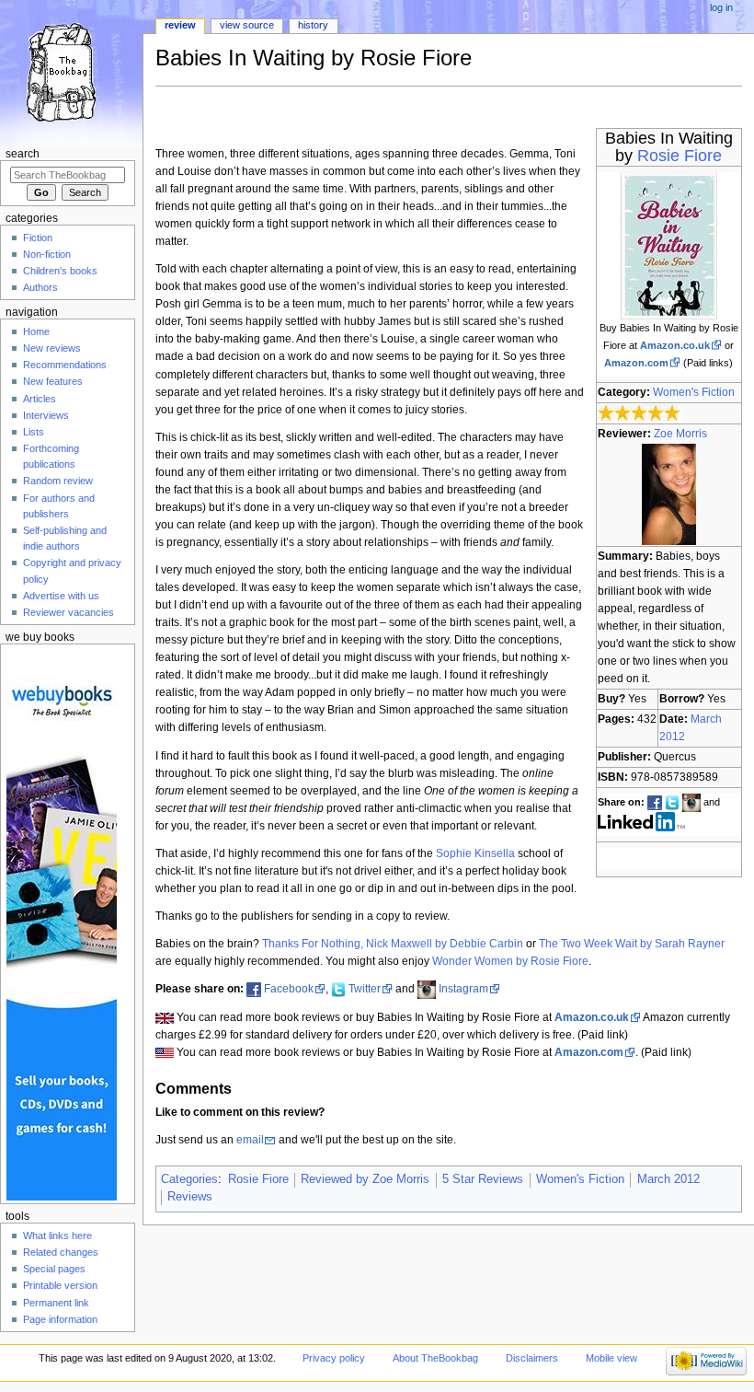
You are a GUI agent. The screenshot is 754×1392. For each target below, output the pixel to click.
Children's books (60, 270)
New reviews (52, 348)
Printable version (60, 1285)
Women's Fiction (694, 392)
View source (247, 24)
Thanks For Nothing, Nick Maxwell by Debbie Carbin (392, 943)
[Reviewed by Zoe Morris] (669, 493)
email (250, 1139)
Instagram (463, 988)
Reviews (189, 1196)
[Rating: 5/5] (639, 413)
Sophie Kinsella (475, 853)
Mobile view (611, 1357)
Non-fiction (47, 254)
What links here (57, 1235)
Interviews (46, 415)
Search (23, 153)
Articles (39, 398)
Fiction (37, 237)
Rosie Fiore (679, 155)
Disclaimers (532, 1357)
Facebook (289, 988)
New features (53, 381)
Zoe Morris (680, 433)
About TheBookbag (435, 1357)
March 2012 (668, 1179)
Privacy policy (334, 1357)
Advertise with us (61, 595)
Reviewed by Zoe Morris (365, 1179)
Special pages (54, 1268)
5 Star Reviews (482, 1179)
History (313, 24)
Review (180, 24)
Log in (721, 7)
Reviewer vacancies (68, 612)
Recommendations (65, 364)
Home (36, 331)
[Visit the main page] (71, 71)
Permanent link (56, 1302)
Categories (189, 1179)
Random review (58, 480)
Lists (33, 431)
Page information (60, 1319)
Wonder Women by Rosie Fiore (510, 961)
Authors (40, 287)
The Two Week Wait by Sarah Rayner (632, 943)
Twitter (364, 988)
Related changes (60, 1252)
